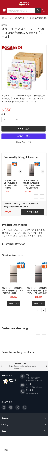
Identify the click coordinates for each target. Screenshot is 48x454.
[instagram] (24, 407)
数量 (3, 114)
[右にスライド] (42, 196)
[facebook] (3, 407)
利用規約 (24, 447)
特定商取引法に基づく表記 (24, 450)
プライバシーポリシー (24, 444)
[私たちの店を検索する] (38, 10)
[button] (4, 10)
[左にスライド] (36, 196)
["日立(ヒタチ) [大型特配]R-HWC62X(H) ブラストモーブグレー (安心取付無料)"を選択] (38, 164)
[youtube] (10, 407)
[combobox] (24, 10)
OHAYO (20, 440)
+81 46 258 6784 (32, 393)
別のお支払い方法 (23, 142)
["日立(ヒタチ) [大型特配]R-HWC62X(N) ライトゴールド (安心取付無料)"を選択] (15, 164)
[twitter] (17, 407)
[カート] (44, 10)
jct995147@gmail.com (34, 387)
